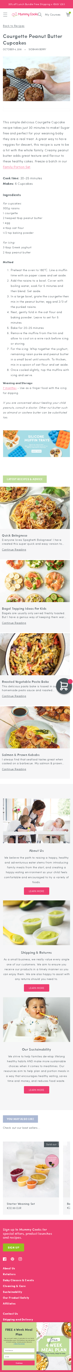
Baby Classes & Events (18, 1280)
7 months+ (10, 388)
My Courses (53, 14)
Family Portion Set (16, 167)
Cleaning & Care (14, 1286)
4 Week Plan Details (19, 1344)
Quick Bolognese (14, 535)
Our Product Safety (16, 1298)
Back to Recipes (14, 26)
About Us (9, 1268)
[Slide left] (60, 1139)
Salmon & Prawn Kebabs (21, 755)
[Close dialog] (68, 1324)
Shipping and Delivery (18, 1319)
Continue (19, 1363)
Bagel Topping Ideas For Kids (24, 609)
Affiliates (9, 1303)
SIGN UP (13, 1247)
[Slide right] (64, 1139)
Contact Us (10, 1314)
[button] (5, 14)
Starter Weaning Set (21, 1203)
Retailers (9, 1274)
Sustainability (12, 1292)
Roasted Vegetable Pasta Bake (25, 682)
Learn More (36, 891)
